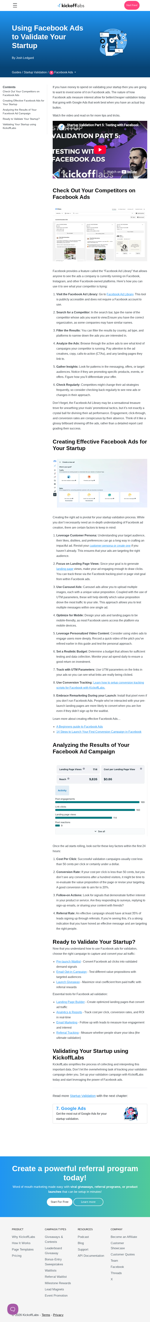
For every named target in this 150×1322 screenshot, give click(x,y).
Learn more (88, 1201)
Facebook (117, 1267)
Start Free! (132, 5)
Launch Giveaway (68, 982)
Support (83, 1249)
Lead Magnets (54, 1289)
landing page (64, 568)
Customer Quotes (123, 1254)
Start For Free (60, 1201)
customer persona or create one (110, 545)
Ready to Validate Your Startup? (21, 118)
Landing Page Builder (70, 1002)
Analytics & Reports (69, 1012)
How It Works (21, 1243)
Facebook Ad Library (120, 294)
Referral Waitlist (56, 1276)
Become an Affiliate (124, 1237)
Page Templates (23, 1249)
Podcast (83, 1237)
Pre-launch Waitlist (68, 961)
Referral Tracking (67, 1032)
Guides (16, 72)
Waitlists (51, 1270)
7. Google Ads (71, 1108)
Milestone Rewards (58, 1283)
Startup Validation (35, 72)
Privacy (58, 1315)
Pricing (16, 1255)
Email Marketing (66, 1022)
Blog (81, 1243)
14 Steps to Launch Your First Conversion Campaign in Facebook (98, 731)
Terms (46, 1315)
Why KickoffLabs (23, 1237)
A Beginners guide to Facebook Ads (79, 726)
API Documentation (91, 1255)
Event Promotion (56, 1295)
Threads (116, 1273)
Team (114, 1260)
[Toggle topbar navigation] (15, 5)
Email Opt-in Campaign (71, 971)
